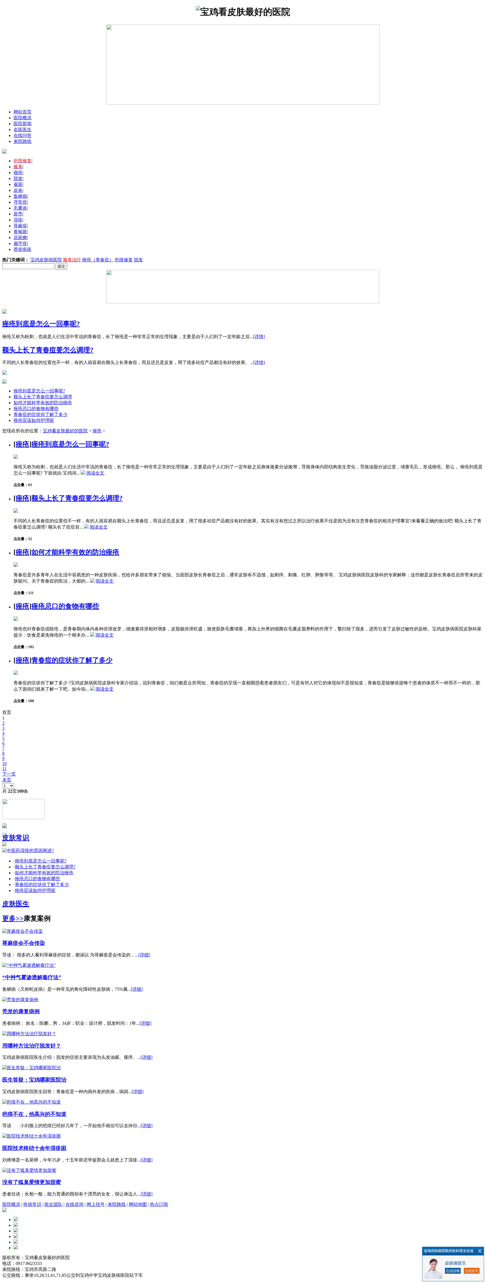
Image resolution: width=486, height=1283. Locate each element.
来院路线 (23, 141)
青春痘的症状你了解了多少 (41, 414)
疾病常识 (32, 1204)
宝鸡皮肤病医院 (46, 259)
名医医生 (23, 129)
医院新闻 (23, 123)
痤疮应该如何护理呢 (34, 420)
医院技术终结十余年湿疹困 (34, 1148)
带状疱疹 (23, 249)
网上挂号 (96, 1204)
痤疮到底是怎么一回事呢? (41, 323)
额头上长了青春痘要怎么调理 (43, 396)
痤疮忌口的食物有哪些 (36, 408)
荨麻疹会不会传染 (23, 943)
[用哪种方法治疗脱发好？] (29, 1033)
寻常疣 (20, 202)
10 (4, 763)
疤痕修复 (124, 259)
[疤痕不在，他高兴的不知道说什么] (31, 1102)
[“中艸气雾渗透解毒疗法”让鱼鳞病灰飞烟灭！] (29, 965)
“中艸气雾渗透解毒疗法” (31, 977)
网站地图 (138, 1204)
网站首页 (23, 111)
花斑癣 (20, 237)
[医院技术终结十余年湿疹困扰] (31, 1136)
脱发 (18, 178)
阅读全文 (95, 473)
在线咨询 (75, 1204)
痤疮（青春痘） (98, 259)
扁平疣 (20, 243)
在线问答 (23, 135)
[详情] (259, 336)
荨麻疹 (20, 225)
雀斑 (18, 184)
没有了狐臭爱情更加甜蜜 (31, 1182)
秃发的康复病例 (21, 1011)
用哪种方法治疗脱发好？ (31, 1046)
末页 (6, 780)
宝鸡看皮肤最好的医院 (65, 430)
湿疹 (18, 219)
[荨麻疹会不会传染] (22, 931)
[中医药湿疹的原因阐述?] (28, 850)
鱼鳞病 (20, 196)
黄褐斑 (20, 231)
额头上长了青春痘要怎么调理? (47, 350)
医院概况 (23, 117)
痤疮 (18, 172)
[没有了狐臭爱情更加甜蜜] (29, 1170)
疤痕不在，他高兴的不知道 (34, 1114)
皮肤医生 (15, 903)
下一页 (9, 774)
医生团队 (53, 1204)
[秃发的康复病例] (20, 999)
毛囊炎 (20, 208)
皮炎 (18, 190)
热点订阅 (159, 1204)
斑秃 (18, 214)
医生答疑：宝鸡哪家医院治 (34, 1080)
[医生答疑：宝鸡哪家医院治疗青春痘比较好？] (31, 1067)
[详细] (144, 954)
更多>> (13, 918)
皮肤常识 (15, 837)
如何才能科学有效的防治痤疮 (43, 402)
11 (4, 768)
